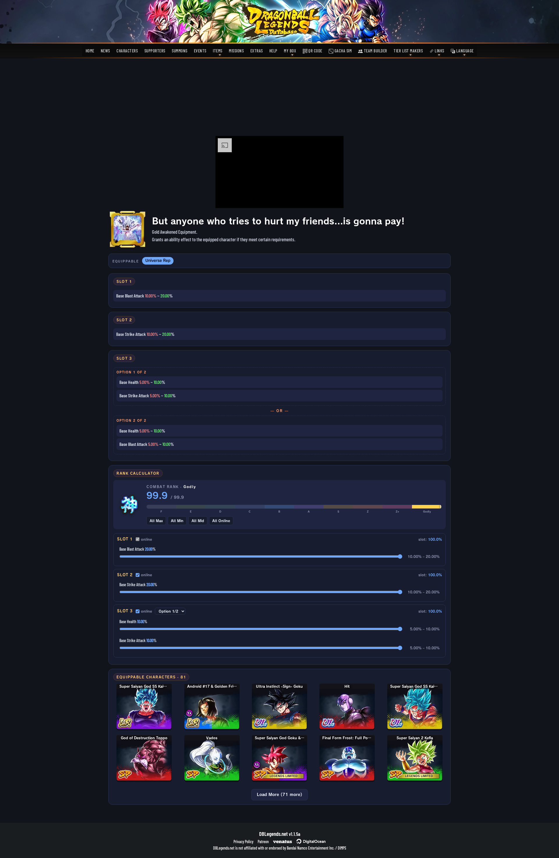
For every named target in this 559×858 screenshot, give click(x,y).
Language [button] (464, 50)
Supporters (154, 50)
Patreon (263, 841)
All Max (156, 520)
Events (200, 50)
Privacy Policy (243, 841)
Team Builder (375, 50)
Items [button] (217, 50)
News (105, 50)
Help (273, 50)
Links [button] (439, 50)
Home (90, 50)
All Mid (198, 520)
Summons (179, 50)
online (146, 539)
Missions (236, 50)
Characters (127, 50)
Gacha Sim (342, 50)
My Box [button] (290, 50)
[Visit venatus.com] (332, 198)
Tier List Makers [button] (408, 50)
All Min (177, 520)
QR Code (314, 50)
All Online (221, 520)
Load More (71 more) (279, 795)
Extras (256, 50)
